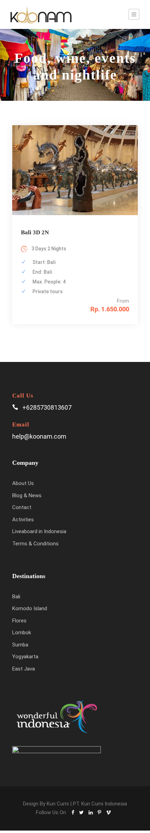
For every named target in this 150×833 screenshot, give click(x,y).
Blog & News (27, 495)
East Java (23, 669)
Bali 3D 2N (35, 232)
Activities (23, 519)
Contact (21, 507)
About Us (23, 483)
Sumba (20, 645)
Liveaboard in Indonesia (39, 531)
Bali (16, 596)
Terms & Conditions (35, 543)
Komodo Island (29, 608)
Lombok (21, 632)
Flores (19, 621)
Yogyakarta (25, 656)
